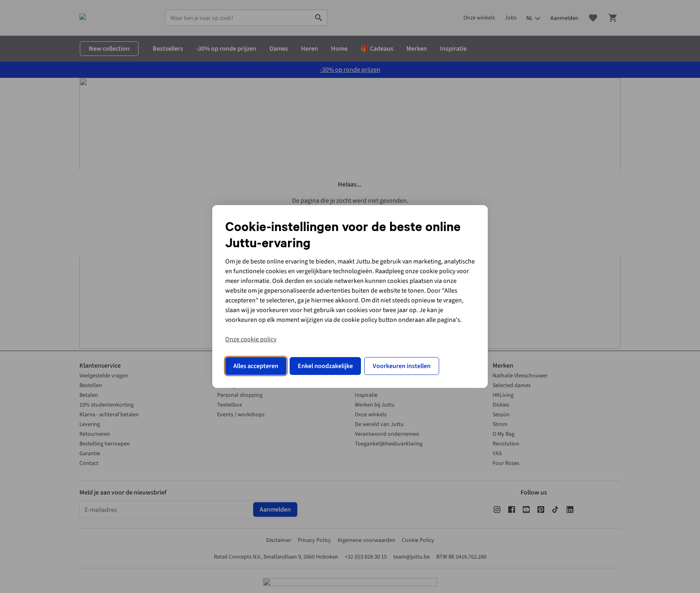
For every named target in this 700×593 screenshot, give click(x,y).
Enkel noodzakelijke (325, 366)
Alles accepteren (255, 366)
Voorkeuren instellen (402, 366)
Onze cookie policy (250, 339)
